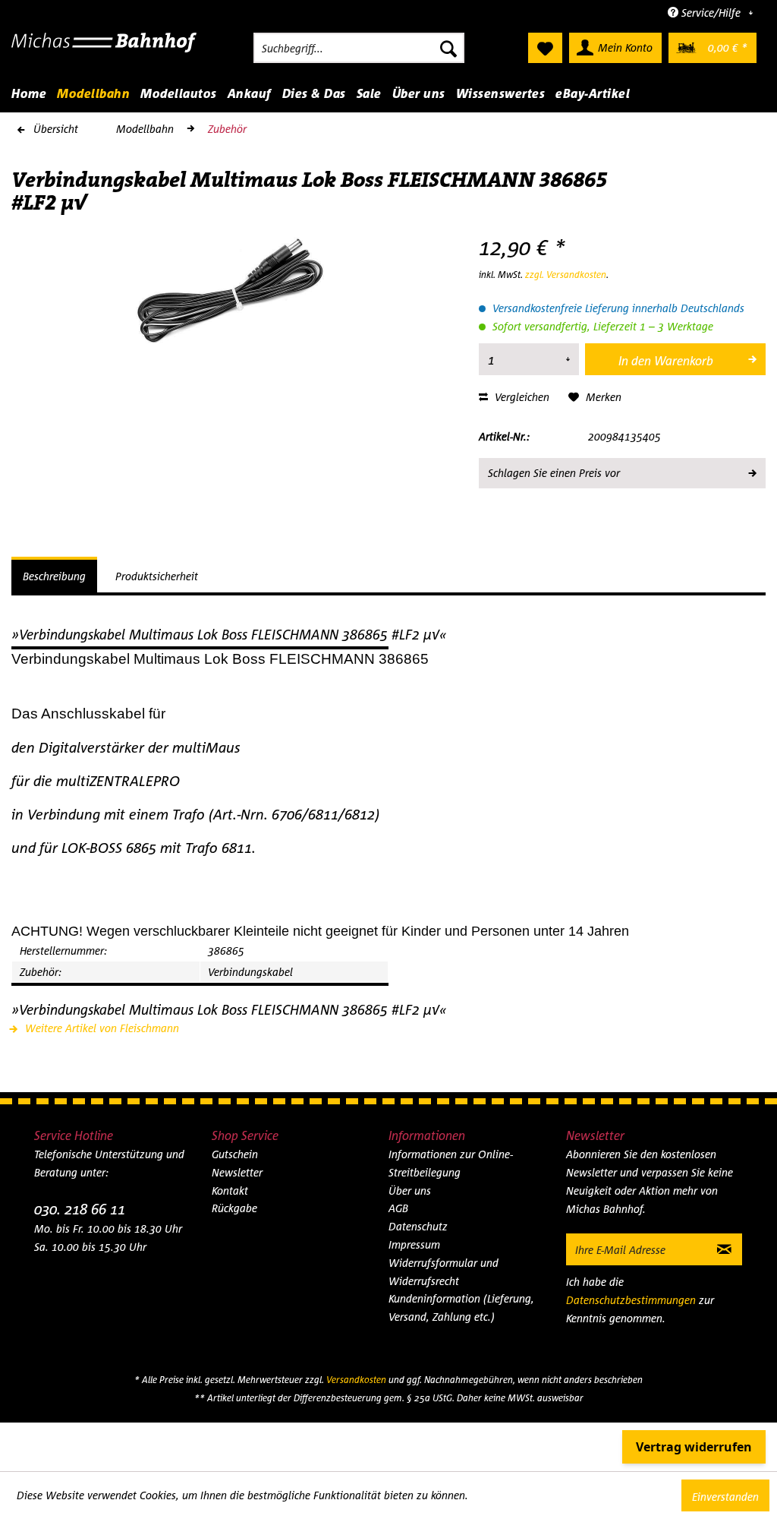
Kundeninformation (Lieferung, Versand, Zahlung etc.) (461, 1307)
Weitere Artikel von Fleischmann (100, 1028)
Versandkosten (356, 1379)
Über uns (409, 1190)
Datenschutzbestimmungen (631, 1299)
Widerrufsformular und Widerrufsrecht (443, 1271)
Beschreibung (54, 576)
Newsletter (237, 1172)
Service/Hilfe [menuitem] (711, 12)
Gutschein (235, 1154)
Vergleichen (520, 396)
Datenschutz (418, 1226)
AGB (398, 1208)
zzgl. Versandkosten (565, 274)
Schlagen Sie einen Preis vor (554, 472)
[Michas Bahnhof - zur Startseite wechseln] (104, 52)
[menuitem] (358, 48)
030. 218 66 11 (79, 1208)
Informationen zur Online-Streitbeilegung (450, 1163)
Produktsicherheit (156, 576)
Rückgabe (234, 1208)
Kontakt (230, 1190)
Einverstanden (725, 1496)
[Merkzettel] (545, 48)
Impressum (414, 1244)
